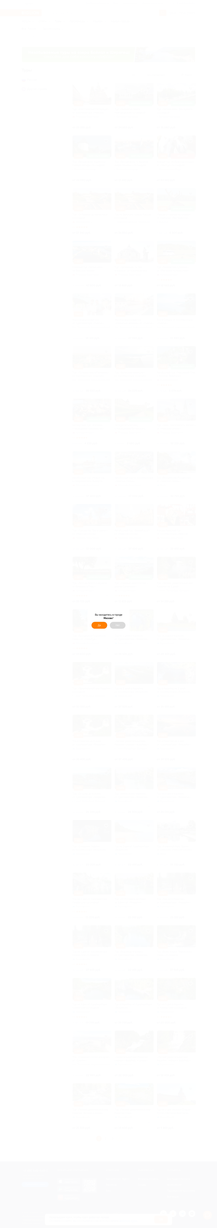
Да (99, 625)
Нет (118, 625)
